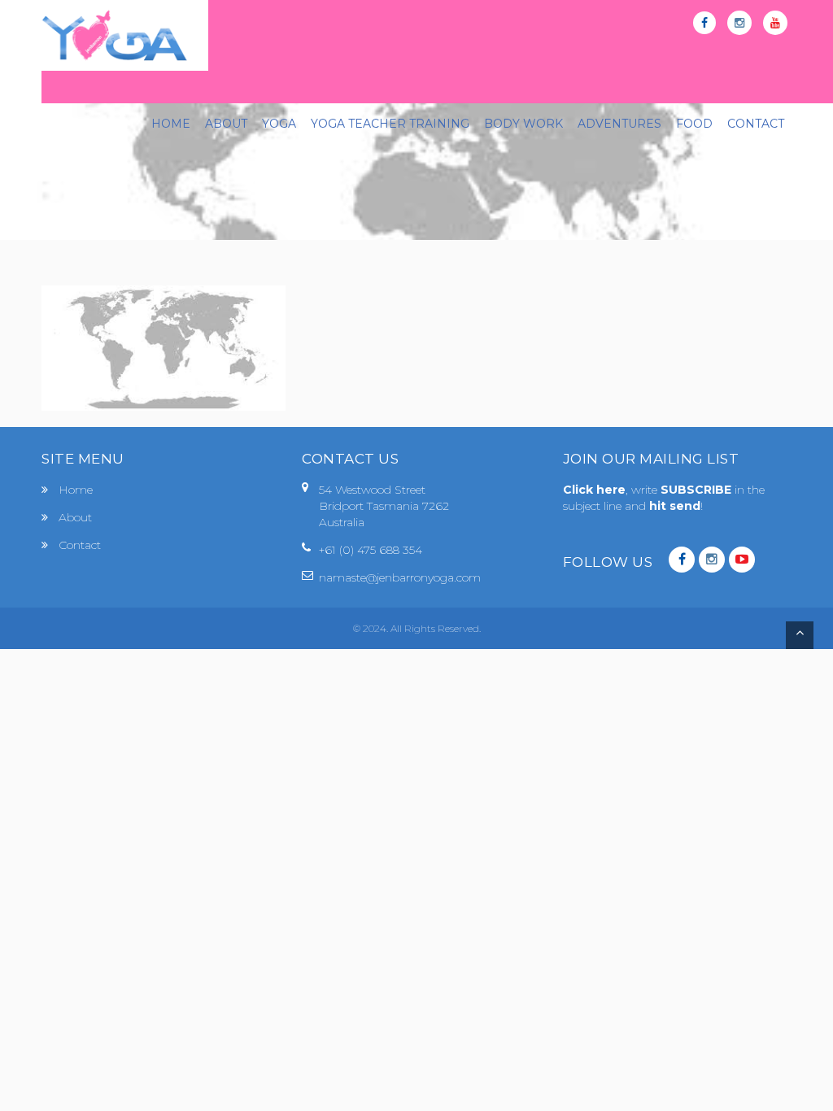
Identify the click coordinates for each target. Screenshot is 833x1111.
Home (76, 489)
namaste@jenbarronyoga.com (400, 577)
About (75, 517)
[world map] (163, 347)
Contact (80, 545)
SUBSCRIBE (698, 489)
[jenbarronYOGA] (114, 35)
